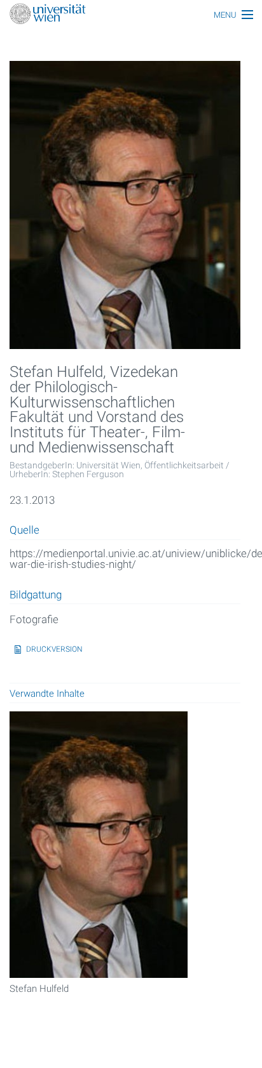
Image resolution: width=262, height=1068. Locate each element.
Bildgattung (36, 595)
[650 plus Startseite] (131, 15)
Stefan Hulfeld (39, 988)
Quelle (24, 530)
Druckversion (54, 649)
